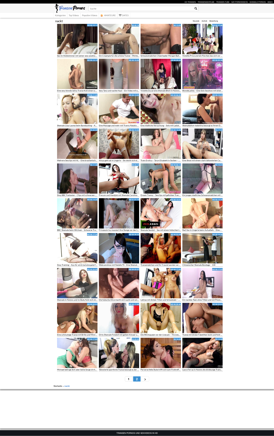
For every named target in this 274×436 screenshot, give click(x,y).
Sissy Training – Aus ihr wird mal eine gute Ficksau (79, 265)
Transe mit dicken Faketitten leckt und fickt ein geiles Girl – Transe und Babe (215, 334)
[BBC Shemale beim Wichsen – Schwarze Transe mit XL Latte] (77, 213)
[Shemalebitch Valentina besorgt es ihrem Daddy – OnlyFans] (202, 109)
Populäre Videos (89, 15)
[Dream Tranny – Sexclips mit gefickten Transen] (161, 178)
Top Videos (74, 15)
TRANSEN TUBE (222, 1)
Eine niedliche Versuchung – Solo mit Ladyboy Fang (163, 125)
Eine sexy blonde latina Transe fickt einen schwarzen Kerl (82, 90)
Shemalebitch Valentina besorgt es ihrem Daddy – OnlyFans (208, 125)
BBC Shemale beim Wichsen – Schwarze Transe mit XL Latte (83, 230)
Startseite (58, 386)
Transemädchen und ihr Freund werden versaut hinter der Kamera (170, 265)
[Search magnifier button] (195, 8)
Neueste (196, 21)
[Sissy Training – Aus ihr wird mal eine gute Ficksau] (77, 248)
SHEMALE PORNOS (258, 1)
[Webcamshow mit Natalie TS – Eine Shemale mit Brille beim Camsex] (119, 248)
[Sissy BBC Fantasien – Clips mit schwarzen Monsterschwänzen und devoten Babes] (77, 178)
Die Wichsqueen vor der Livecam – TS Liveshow (162, 334)
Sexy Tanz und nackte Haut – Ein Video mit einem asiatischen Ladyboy (129, 90)
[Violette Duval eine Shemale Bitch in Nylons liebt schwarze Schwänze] (161, 74)
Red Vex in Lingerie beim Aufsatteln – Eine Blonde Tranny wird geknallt (213, 230)
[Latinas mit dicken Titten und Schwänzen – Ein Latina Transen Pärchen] (161, 283)
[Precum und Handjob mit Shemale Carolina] (119, 178)
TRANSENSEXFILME (206, 1)
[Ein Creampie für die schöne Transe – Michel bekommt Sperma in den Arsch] (119, 39)
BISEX (270, 1)
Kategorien (60, 15)
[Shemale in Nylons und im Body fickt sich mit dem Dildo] (77, 283)
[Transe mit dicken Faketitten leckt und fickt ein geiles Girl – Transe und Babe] (202, 318)
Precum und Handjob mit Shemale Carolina (118, 195)
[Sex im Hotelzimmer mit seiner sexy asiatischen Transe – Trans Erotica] (77, 39)
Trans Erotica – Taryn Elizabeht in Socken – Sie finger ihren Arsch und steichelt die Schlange (181, 160)
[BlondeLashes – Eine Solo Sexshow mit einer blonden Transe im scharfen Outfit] (202, 74)
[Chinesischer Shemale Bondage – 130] (202, 248)
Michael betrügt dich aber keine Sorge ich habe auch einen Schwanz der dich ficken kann (96, 369)
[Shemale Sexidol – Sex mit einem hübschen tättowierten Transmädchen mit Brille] (161, 213)
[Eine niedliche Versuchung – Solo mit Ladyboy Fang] (161, 109)
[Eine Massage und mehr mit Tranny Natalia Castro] (119, 109)
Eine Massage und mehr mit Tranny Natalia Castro (121, 125)
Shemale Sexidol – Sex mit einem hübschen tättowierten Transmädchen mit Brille (176, 230)
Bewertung (213, 21)
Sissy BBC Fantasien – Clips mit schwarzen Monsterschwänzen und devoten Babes (93, 195)
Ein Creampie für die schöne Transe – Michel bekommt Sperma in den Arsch (132, 55)
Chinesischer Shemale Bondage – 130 (198, 265)
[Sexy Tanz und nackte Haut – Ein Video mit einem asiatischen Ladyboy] (119, 74)
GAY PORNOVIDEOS (239, 1)
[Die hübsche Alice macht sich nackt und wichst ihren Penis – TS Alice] (119, 283)
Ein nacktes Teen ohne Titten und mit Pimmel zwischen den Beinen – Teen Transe (217, 300)
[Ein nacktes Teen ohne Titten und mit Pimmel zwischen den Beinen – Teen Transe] (202, 283)
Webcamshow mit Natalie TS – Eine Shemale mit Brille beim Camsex (129, 265)
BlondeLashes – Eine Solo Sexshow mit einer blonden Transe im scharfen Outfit (217, 90)
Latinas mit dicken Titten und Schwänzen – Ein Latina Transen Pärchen (171, 300)
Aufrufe (204, 21)
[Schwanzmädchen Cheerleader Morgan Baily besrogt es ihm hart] (161, 39)
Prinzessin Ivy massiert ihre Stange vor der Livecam (121, 230)
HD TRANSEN (190, 1)
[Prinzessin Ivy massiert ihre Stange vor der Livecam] (119, 213)
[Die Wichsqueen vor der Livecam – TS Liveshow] (161, 318)
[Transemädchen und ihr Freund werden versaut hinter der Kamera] (161, 248)
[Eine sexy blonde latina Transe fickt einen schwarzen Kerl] (77, 74)
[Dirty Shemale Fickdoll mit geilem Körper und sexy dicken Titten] (119, 318)
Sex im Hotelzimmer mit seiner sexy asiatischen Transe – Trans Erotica (88, 55)
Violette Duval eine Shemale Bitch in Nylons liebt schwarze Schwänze (171, 90)
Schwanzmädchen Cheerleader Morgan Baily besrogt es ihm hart (169, 55)
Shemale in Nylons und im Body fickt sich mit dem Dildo (81, 300)
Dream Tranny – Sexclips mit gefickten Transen (161, 195)
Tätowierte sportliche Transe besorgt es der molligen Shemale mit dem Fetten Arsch (135, 369)
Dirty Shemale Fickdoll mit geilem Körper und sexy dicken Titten (127, 334)
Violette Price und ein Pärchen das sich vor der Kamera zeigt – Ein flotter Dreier (217, 55)
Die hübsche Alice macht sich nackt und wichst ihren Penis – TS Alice (129, 300)
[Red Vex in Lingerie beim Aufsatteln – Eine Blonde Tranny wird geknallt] (202, 213)
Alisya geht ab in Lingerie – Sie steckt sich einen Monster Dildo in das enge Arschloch (136, 160)
